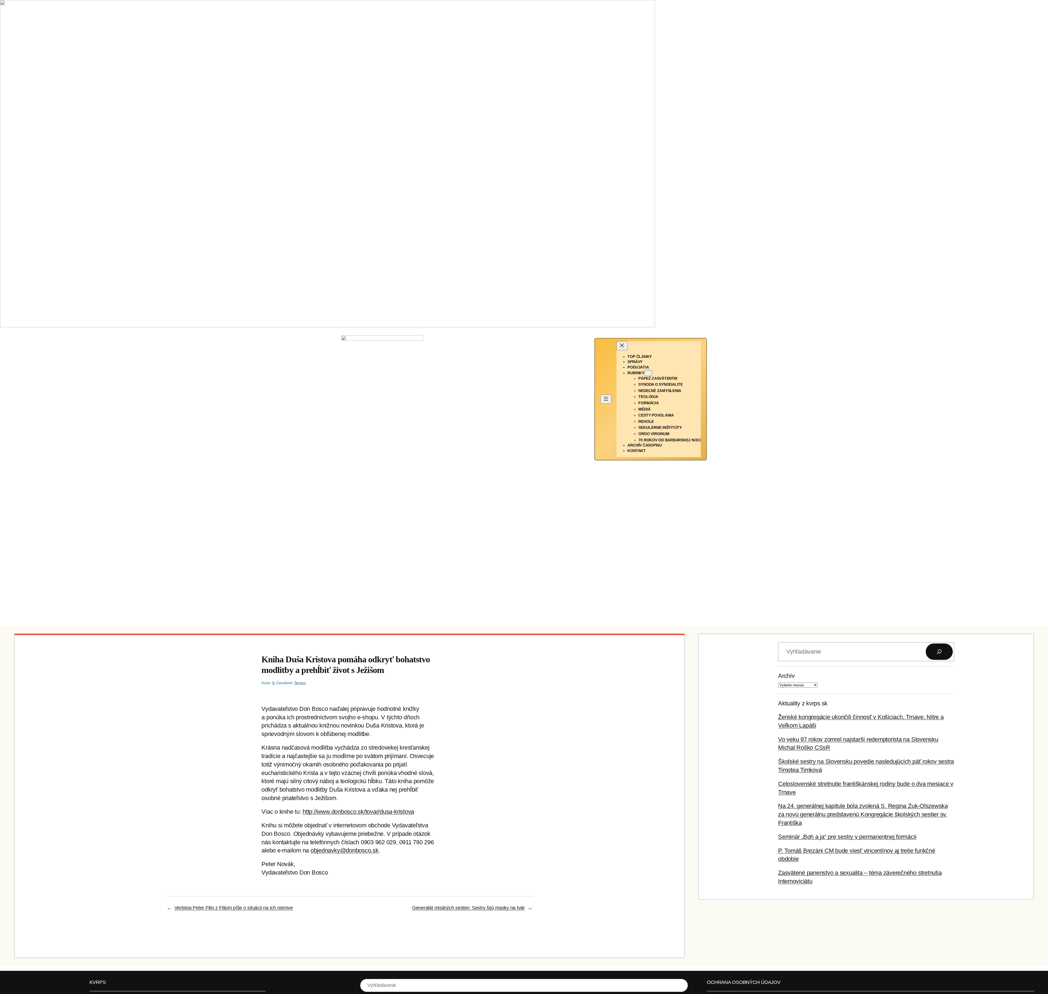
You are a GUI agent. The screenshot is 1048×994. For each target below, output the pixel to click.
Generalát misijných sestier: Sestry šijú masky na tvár (468, 908)
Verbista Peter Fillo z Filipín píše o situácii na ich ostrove (233, 908)
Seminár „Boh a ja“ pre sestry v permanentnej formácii (847, 836)
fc (273, 683)
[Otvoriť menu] (605, 399)
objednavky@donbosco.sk (345, 850)
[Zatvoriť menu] (622, 345)
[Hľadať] (939, 651)
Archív (786, 675)
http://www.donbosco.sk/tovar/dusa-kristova (358, 811)
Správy (300, 683)
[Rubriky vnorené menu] (648, 373)
